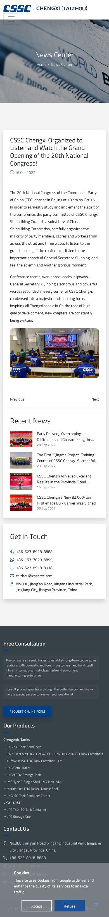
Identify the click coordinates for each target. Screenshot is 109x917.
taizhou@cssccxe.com (34, 576)
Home (41, 64)
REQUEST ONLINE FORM (27, 711)
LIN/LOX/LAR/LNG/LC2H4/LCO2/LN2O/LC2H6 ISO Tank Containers (55, 753)
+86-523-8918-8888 (34, 551)
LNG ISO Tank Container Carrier (28, 795)
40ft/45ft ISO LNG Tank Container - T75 (35, 760)
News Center (61, 64)
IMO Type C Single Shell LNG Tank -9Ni (34, 781)
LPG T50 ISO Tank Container (26, 809)
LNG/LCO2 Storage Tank (24, 774)
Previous (17, 399)
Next (95, 399)
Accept (36, 906)
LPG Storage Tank (19, 816)
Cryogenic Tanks (16, 739)
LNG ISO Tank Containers (24, 746)
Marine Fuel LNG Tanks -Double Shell (33, 788)
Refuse (69, 906)
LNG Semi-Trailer (18, 767)
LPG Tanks (12, 802)
